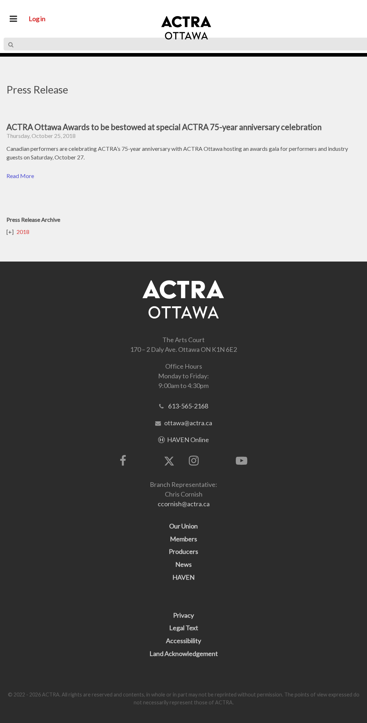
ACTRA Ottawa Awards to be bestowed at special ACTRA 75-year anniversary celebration (163, 127)
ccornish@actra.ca (184, 504)
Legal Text (183, 628)
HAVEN (183, 577)
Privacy (183, 615)
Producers (183, 551)
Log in (37, 19)
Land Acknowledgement (183, 653)
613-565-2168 (188, 406)
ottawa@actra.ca (188, 423)
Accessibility (183, 641)
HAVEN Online (188, 440)
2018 (22, 231)
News (183, 564)
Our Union (183, 526)
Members (183, 539)
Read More (20, 175)
